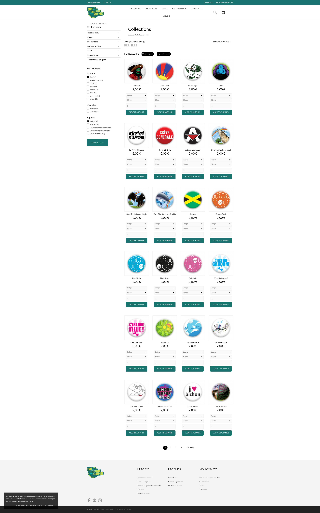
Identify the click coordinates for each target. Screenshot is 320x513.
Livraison (140, 490)
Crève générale (164, 150)
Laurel (94, 99)
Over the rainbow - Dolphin (165, 214)
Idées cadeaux (93, 32)
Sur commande (179, 8)
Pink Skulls (193, 278)
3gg (93, 77)
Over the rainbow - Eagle (136, 214)
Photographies (94, 46)
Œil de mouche (221, 406)
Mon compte (208, 469)
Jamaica (193, 214)
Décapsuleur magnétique (100, 127)
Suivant (191, 448)
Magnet (94, 124)
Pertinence (226, 41)
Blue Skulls (136, 278)
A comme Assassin (192, 150)
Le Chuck (136, 86)
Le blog (166, 16)
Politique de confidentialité (29, 506)
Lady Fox (95, 96)
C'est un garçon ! (221, 278)
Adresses (203, 490)
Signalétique (92, 55)
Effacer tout (97, 143)
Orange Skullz (221, 214)
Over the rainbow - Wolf (221, 150)
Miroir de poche (97, 134)
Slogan (90, 37)
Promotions (172, 478)
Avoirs (201, 486)
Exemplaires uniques (96, 59)
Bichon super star (165, 406)
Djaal (93, 83)
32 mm (94, 109)
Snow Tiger (192, 86)
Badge (94, 121)
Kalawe (94, 90)
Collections (151, 8)
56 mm (94, 112)
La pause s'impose (136, 150)
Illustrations (92, 41)
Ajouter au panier (136, 112)
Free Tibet (165, 86)
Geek (89, 50)
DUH (221, 86)
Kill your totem (137, 406)
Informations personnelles (209, 478)
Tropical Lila (164, 342)
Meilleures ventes (175, 486)
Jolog (93, 87)
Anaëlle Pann (96, 80)
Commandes (204, 482)
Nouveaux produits (175, 482)
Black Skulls (164, 278)
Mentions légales (143, 482)
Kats (93, 93)
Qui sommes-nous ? (144, 478)
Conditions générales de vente (149, 486)
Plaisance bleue (193, 342)
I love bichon (193, 406)
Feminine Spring (221, 342)
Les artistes (197, 8)
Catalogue (135, 8)
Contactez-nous (94, 2)
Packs (165, 8)
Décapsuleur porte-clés (100, 131)
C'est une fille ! (136, 342)
